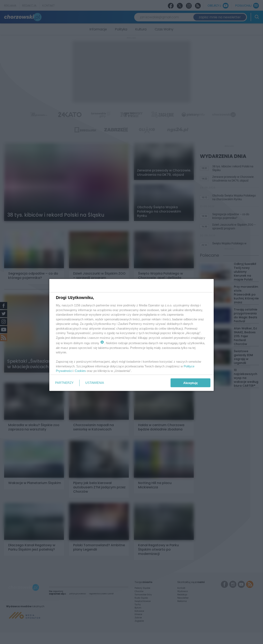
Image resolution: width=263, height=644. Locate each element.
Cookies (80, 371)
